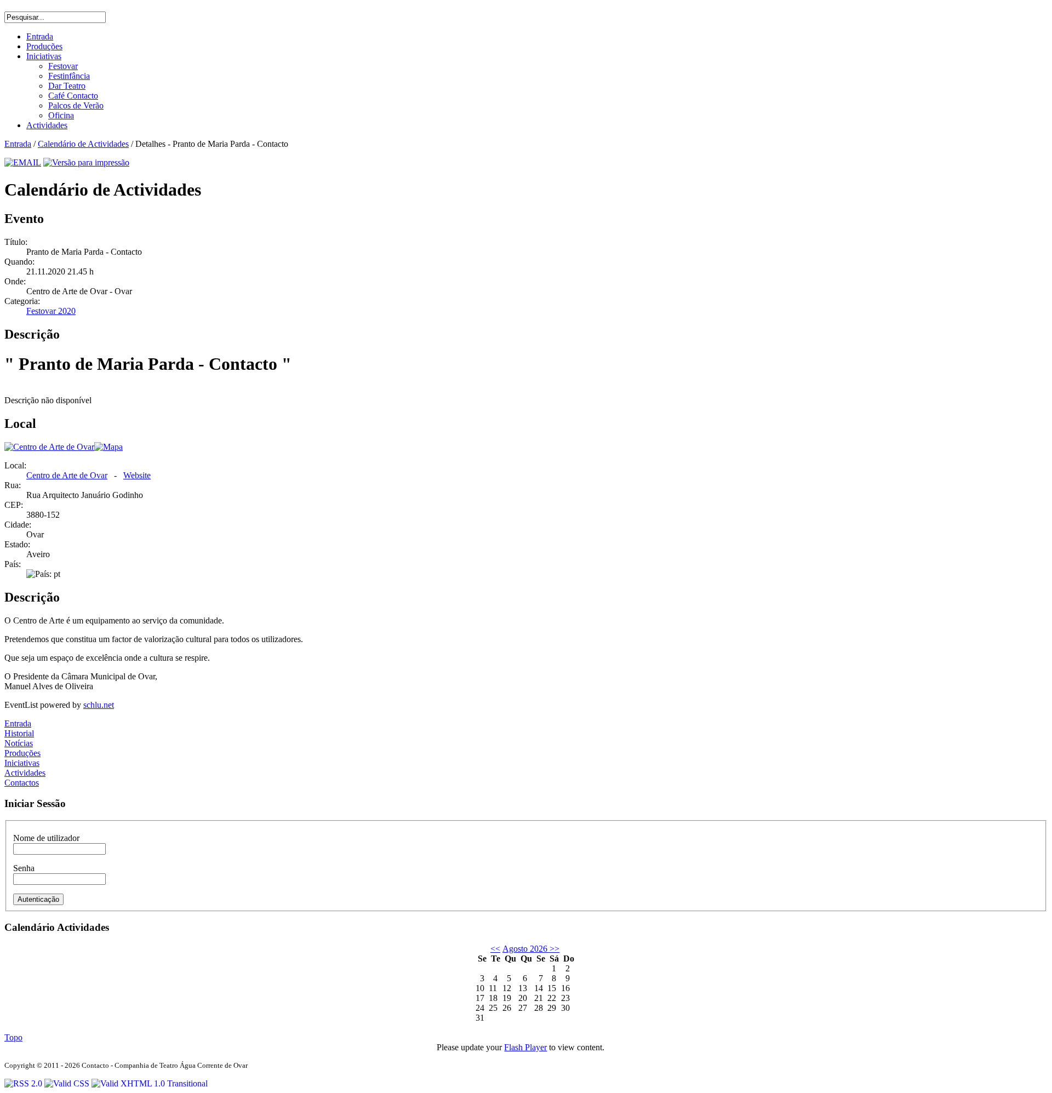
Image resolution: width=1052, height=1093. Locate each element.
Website (137, 475)
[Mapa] (108, 446)
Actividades (24, 772)
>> (553, 948)
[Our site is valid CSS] (68, 1083)
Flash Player (525, 1047)
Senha (24, 868)
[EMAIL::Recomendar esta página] (22, 162)
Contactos (21, 782)
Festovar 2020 (51, 311)
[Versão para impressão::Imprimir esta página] (86, 162)
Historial (19, 733)
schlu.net (98, 704)
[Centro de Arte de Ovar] (49, 446)
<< (495, 948)
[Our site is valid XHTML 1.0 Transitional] (150, 1083)
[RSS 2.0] (24, 1083)
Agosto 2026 (524, 948)
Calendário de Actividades (83, 143)
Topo (13, 1037)
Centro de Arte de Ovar (66, 475)
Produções (22, 753)
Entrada (17, 143)
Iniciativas (21, 763)
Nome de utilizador (46, 838)
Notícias (18, 743)
